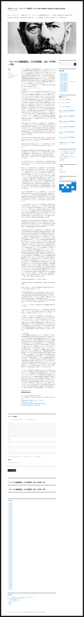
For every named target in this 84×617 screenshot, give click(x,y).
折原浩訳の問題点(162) (64, 88)
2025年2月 (10, 524)
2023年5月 (10, 548)
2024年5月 (10, 535)
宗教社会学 (10, 602)
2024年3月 (10, 537)
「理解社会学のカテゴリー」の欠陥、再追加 (66, 142)
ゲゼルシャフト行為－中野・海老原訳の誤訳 (66, 126)
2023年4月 (10, 549)
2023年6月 (10, 547)
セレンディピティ (62, 99)
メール (9, 445)
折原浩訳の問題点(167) (64, 80)
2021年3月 (10, 567)
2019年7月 (10, 587)
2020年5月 (10, 575)
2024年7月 (10, 532)
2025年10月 (11, 515)
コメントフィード (63, 171)
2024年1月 (10, 540)
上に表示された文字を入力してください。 (15, 462)
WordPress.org (62, 172)
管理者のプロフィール (25, 15)
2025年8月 (10, 517)
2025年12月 (11, 512)
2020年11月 (11, 568)
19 (65, 189)
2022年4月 (10, 561)
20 (67, 189)
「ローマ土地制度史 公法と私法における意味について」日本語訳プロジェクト (12, 76)
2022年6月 (10, 559)
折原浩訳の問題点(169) (64, 77)
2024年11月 (11, 528)
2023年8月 (10, 544)
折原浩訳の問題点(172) (64, 74)
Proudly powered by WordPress (39, 612)
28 (70, 191)
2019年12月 (11, 581)
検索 (60, 62)
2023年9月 (10, 543)
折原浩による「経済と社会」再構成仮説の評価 (67, 110)
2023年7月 (10, 546)
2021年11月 (11, 565)
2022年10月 (11, 555)
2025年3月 (10, 523)
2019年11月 (11, 583)
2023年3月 (10, 550)
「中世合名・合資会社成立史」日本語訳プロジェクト (17, 598)
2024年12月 (11, 526)
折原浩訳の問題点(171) (64, 75)
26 (65, 191)
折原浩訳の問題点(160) (64, 91)
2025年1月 (10, 525)
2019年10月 (11, 584)
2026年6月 (11, 505)
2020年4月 (10, 577)
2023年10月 (11, 542)
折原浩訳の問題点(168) (64, 79)
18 (62, 189)
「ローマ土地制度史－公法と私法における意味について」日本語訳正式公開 (50, 17)
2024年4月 (10, 536)
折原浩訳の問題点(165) (64, 85)
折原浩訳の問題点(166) (64, 83)
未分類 (10, 603)
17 (60, 189)
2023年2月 (10, 552)
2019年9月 (10, 585)
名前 (9, 439)
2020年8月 (10, 572)
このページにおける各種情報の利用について (41, 15)
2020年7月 (10, 573)
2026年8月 (10, 503)
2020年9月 (10, 571)
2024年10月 (11, 529)
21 (70, 189)
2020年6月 (10, 574)
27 (67, 191)
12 (65, 187)
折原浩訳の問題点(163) (64, 87)
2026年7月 (10, 504)
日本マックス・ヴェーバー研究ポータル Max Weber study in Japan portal (36, 9)
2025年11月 (11, 513)
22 (72, 189)
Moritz (9, 72)
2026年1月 (10, 511)
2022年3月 (10, 562)
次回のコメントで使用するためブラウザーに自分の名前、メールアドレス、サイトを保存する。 (25, 456)
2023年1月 (10, 553)
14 (70, 187)
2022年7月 (10, 558)
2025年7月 (10, 518)
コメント (10, 422)
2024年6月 (10, 534)
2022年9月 (10, 556)
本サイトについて (16, 15)
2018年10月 (11, 589)
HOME (9, 15)
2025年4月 (10, 522)
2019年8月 (10, 586)
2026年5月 (10, 506)
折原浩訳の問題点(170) (64, 76)
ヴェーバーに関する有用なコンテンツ (15, 600)
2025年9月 (10, 516)
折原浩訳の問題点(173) (64, 73)
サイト (9, 450)
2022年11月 (11, 554)
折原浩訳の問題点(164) (64, 86)
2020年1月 (10, 580)
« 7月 (63, 195)
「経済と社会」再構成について (14, 599)
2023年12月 (11, 541)
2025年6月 (10, 519)
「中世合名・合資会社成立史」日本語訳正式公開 (62, 15)
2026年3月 (10, 509)
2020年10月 (11, 569)
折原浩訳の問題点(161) (64, 89)
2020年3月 (10, 578)
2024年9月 (10, 530)
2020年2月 (10, 579)
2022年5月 (10, 560)
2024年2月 (10, 538)
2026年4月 (10, 507)
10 (60, 187)
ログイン (61, 168)
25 (62, 191)
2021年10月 (11, 566)
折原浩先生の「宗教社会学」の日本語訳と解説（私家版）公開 (20, 17)
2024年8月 (10, 531)
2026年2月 (10, 510)
